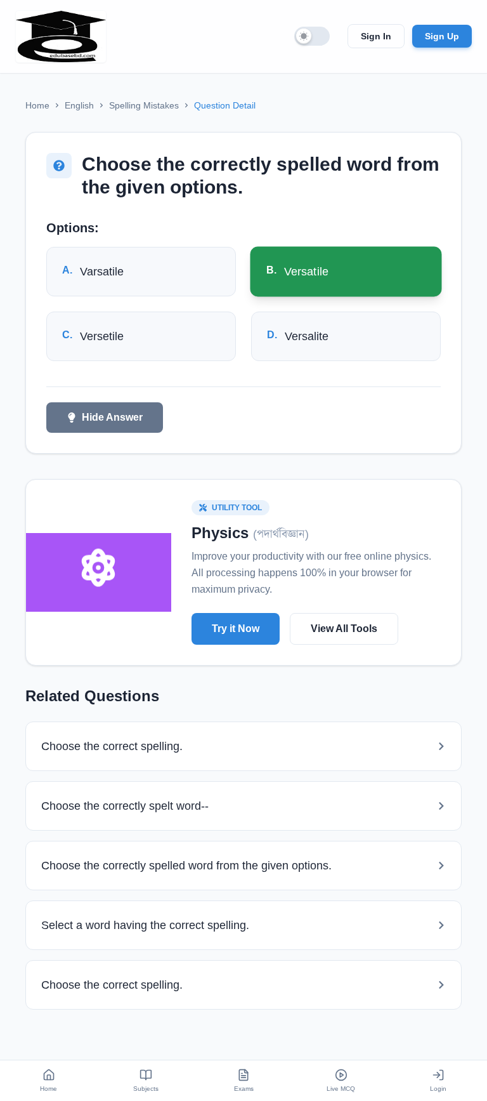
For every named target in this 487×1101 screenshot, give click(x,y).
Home (37, 105)
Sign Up (442, 36)
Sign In (376, 36)
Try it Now (235, 628)
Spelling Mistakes (144, 105)
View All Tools (344, 628)
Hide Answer (112, 417)
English (79, 105)
